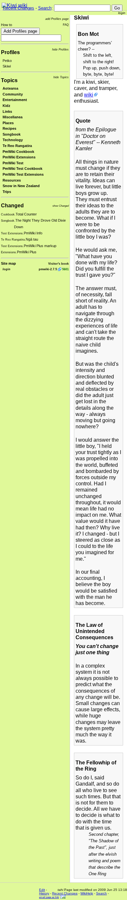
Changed (12, 205)
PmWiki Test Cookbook (22, 168)
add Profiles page (57, 19)
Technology (13, 140)
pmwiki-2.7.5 (48, 269)
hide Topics (61, 77)
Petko (7, 61)
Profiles (10, 52)
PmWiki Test (13, 163)
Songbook (12, 134)
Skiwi (7, 66)
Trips (7, 192)
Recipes (9, 128)
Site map (8, 263)
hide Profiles (60, 49)
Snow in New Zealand (21, 186)
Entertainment (15, 100)
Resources (12, 180)
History (44, 893)
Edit (42, 890)
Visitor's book (58, 263)
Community (13, 94)
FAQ (66, 24)
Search (44, 8)
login (121, 13)
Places (8, 123)
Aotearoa (10, 88)
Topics (9, 80)
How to (6, 25)
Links (7, 111)
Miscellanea (12, 117)
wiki (88, 94)
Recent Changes (18, 8)
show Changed (60, 205)
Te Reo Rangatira (17, 146)
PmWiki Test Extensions (23, 174)
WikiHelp (86, 893)
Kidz (6, 106)
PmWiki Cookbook (18, 152)
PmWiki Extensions (19, 157)
